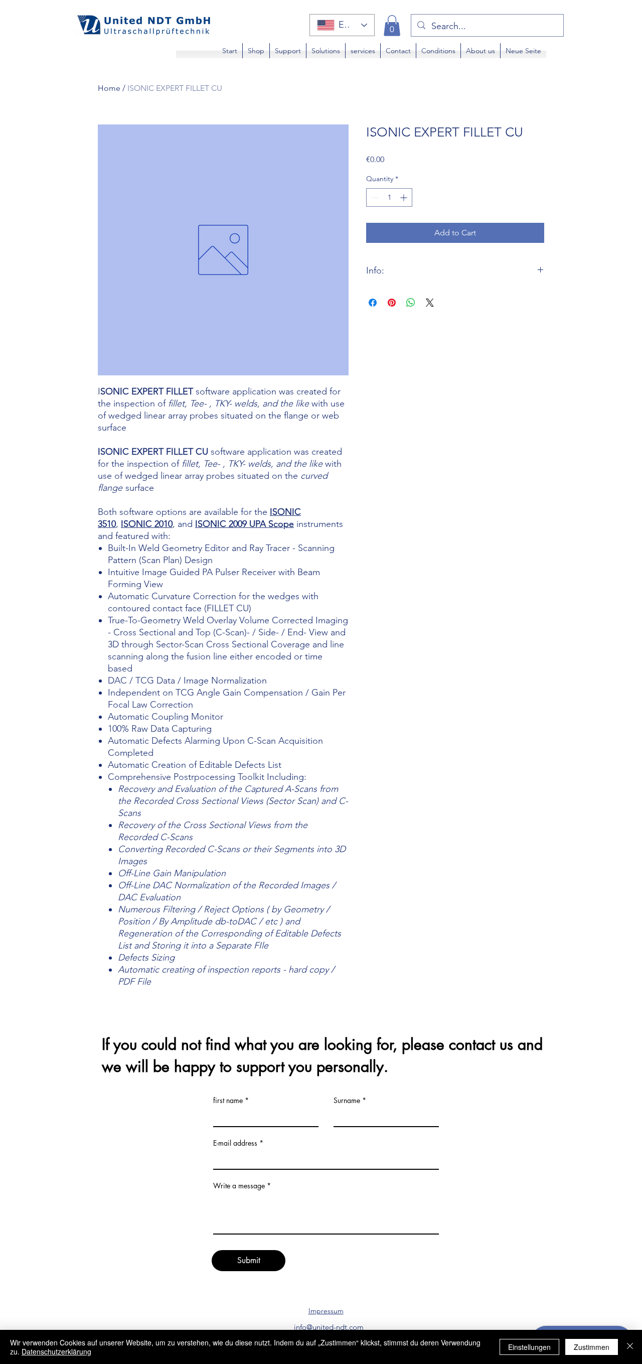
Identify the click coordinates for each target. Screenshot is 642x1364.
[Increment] (404, 197)
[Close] (630, 1347)
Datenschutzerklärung (56, 1351)
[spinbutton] (389, 197)
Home (109, 88)
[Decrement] (374, 197)
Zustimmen (591, 1347)
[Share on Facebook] (373, 303)
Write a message (239, 1185)
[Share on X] (430, 303)
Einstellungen (529, 1347)
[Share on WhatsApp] (411, 303)
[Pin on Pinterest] (392, 303)
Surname (347, 1100)
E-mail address (235, 1143)
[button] (392, 25)
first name (228, 1100)
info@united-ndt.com (329, 1327)
